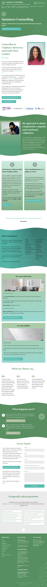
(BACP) (17, 77)
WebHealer (30, 582)
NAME (25, 447)
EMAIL (25, 453)
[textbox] (34, 468)
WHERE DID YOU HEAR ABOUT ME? (31, 465)
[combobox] (34, 468)
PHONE (26, 459)
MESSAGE (26, 471)
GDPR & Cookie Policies (23, 585)
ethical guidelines (10, 78)
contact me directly (11, 503)
